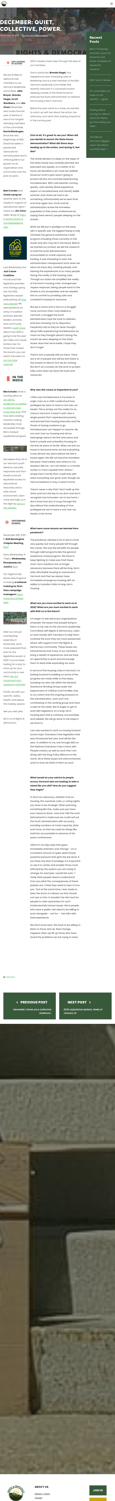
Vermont (10, 977)
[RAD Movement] (4, 4)
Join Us (98, 1490)
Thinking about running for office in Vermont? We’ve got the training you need (100, 118)
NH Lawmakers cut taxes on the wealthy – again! (100, 95)
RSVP (6, 547)
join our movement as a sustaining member (14, 680)
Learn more (19, 327)
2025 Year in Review (100, 80)
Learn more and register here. (13, 598)
